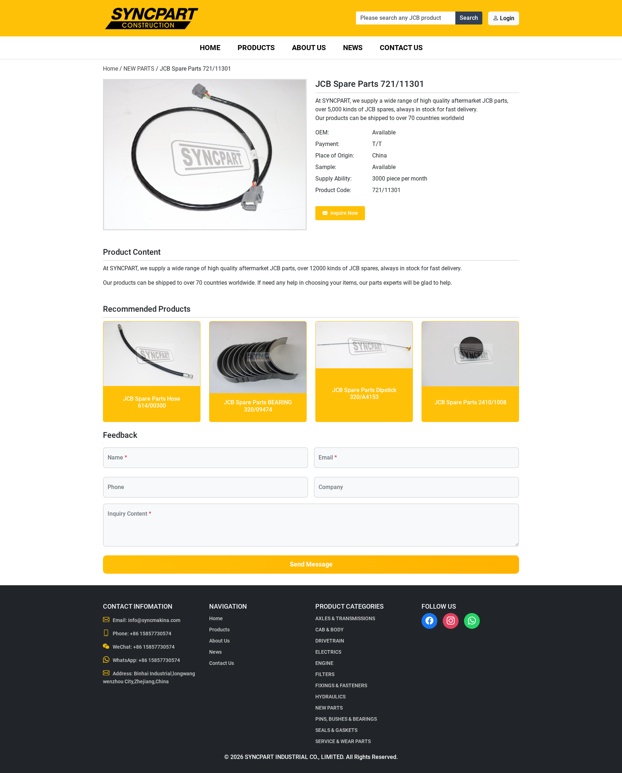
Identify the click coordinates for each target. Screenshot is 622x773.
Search (469, 17)
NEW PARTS (138, 68)
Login (506, 18)
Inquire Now (344, 213)
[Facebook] (429, 621)
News (352, 47)
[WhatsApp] (472, 621)
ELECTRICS (328, 652)
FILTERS (324, 674)
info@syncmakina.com (154, 620)
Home (210, 47)
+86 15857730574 (150, 633)
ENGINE (324, 663)
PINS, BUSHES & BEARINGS (346, 719)
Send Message (311, 564)
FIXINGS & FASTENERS (341, 685)
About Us (309, 47)
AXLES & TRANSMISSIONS (345, 618)
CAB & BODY (329, 629)
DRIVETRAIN (329, 641)
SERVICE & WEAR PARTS (343, 741)
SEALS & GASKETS (336, 730)
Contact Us (401, 47)
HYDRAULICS (330, 696)
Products (256, 47)
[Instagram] (451, 621)
